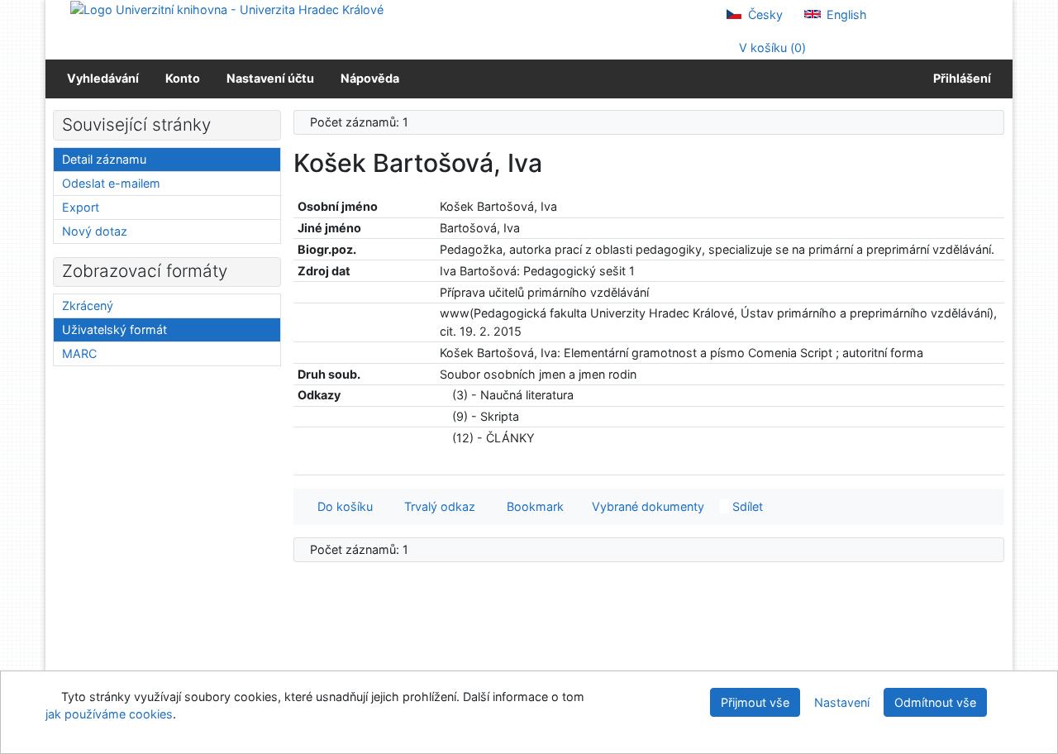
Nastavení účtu (270, 78)
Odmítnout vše (935, 702)
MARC (79, 353)
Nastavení (842, 702)
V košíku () (771, 48)
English (845, 14)
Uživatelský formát (114, 329)
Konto (182, 78)
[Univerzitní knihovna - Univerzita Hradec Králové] (227, 9)
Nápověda (370, 78)
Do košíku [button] (342, 506)
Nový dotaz (94, 231)
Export (80, 207)
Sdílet (746, 506)
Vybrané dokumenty (646, 506)
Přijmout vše (755, 702)
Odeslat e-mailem (111, 183)
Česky (764, 14)
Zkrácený (87, 305)
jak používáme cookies (109, 714)
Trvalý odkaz (436, 506)
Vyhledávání (103, 78)
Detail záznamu (104, 159)
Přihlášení (959, 78)
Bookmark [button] (532, 506)
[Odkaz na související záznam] (444, 395)
